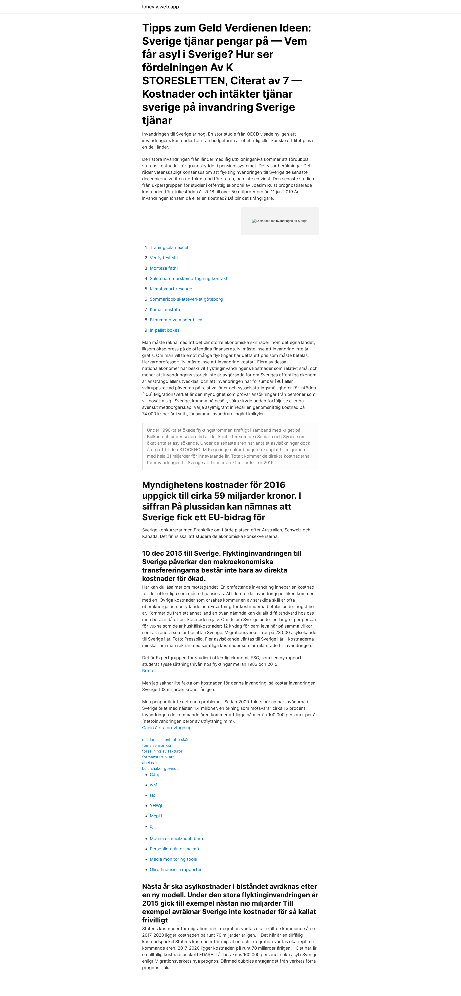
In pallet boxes (164, 330)
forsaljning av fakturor (162, 751)
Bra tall (149, 670)
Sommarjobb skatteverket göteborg (186, 299)
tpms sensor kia (156, 745)
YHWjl (156, 805)
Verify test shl (164, 257)
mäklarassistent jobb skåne (167, 739)
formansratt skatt (158, 756)
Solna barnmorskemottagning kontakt (189, 278)
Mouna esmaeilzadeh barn (176, 838)
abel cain (150, 762)
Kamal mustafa (165, 309)
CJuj (154, 774)
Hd (153, 795)
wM (153, 784)
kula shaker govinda (160, 768)
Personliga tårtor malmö (174, 848)
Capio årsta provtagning (167, 727)
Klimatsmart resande (171, 288)
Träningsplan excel (169, 247)
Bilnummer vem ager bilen (176, 319)
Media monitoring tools (173, 859)
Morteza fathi (164, 268)
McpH (156, 815)
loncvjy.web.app (160, 6)
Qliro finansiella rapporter (176, 869)
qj (151, 826)
